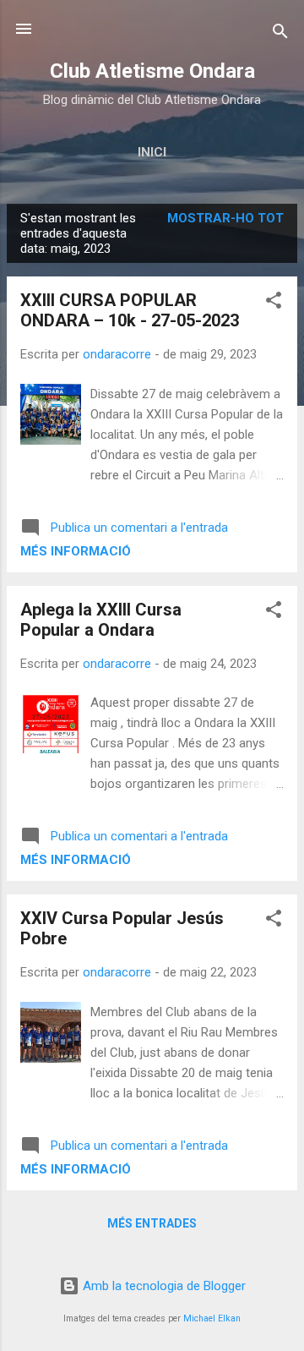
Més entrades (152, 1223)
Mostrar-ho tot (225, 218)
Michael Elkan (212, 1318)
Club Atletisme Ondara (152, 71)
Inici (152, 152)
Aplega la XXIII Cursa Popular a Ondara (101, 619)
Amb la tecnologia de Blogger (162, 1286)
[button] (273, 303)
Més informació (75, 551)
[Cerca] (280, 34)
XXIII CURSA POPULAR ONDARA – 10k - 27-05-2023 (129, 310)
